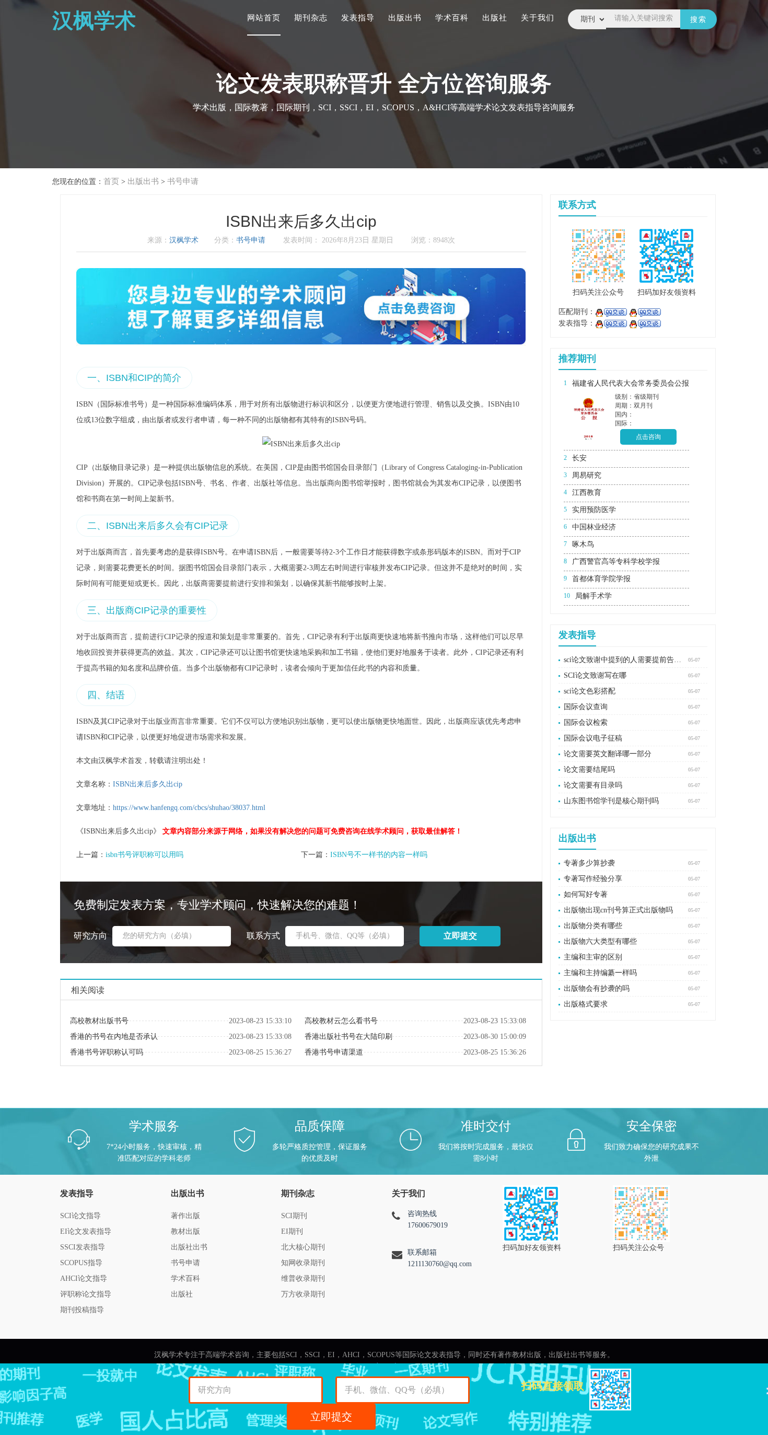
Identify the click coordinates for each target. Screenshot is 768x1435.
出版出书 (405, 18)
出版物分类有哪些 (593, 926)
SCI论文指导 (80, 1216)
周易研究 (586, 475)
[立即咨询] (611, 312)
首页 (111, 181)
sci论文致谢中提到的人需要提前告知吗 (623, 660)
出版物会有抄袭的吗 (597, 988)
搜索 (698, 20)
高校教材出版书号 (99, 1021)
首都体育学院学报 (601, 579)
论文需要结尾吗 (589, 769)
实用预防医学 (594, 510)
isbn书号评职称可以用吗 (144, 855)
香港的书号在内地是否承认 (114, 1036)
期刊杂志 (311, 18)
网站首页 (264, 18)
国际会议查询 (586, 707)
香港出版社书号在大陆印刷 (348, 1036)
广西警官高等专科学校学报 (616, 561)
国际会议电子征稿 (593, 738)
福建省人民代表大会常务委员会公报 (630, 383)
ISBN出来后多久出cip (147, 784)
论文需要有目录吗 (593, 785)
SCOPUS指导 (81, 1263)
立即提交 (331, 1416)
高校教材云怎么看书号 (341, 1021)
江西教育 (586, 492)
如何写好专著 (586, 894)
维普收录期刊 (303, 1278)
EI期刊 (292, 1231)
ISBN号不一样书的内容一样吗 (378, 855)
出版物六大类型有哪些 (600, 941)
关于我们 (537, 18)
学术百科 (452, 18)
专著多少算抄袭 (589, 863)
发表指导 (358, 18)
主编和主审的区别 (593, 957)
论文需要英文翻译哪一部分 (607, 754)
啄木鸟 (583, 544)
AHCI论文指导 (83, 1278)
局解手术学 (593, 596)
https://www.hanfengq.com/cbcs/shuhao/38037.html (189, 808)
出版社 (494, 18)
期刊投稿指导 (82, 1310)
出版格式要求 (586, 1004)
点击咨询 (648, 437)
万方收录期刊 (303, 1294)
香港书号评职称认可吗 (106, 1052)
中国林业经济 (594, 527)
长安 (579, 458)
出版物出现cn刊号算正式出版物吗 (618, 910)
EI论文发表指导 (85, 1231)
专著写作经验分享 (593, 879)
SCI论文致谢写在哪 (595, 675)
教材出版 (185, 1231)
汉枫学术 (184, 240)
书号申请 (183, 181)
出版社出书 (189, 1247)
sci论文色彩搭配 (589, 691)
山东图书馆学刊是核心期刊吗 (611, 801)
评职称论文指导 (85, 1294)
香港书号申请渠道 (334, 1052)
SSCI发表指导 (82, 1247)
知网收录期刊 (303, 1263)
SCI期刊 (294, 1216)
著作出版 (185, 1216)
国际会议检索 (586, 722)
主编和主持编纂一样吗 (600, 973)
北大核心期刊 (303, 1247)
